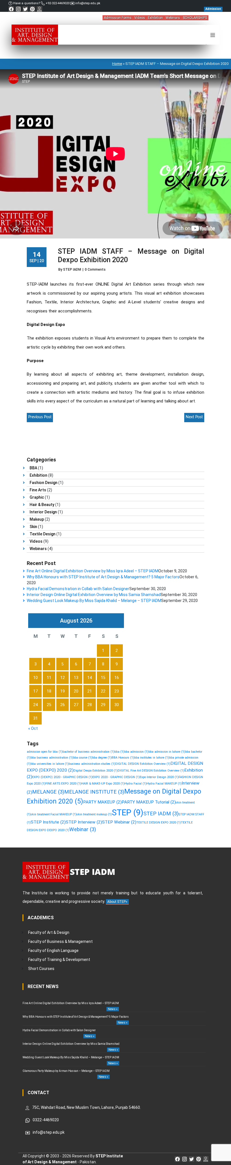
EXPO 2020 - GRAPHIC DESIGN (116, 777)
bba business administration (52, 757)
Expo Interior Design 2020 (159, 777)
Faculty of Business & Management (60, 941)
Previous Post (40, 417)
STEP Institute (48, 822)
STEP (127, 812)
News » (112, 1009)
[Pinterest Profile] (32, 9)
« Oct (33, 728)
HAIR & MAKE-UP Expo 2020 (103, 783)
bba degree (102, 757)
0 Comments (95, 269)
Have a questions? (26, 3)
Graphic (37, 497)
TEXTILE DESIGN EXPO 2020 (158, 822)
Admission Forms (118, 18)
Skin (33, 526)
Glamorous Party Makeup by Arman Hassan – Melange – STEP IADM (66, 1070)
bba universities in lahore (50, 764)
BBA (33, 468)
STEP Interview (84, 822)
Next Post (194, 417)
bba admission (136, 752)
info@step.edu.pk (87, 3)
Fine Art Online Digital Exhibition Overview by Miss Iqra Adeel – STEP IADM (92, 571)
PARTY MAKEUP (102, 802)
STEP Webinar (119, 822)
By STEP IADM (69, 269)
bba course (82, 757)
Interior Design (43, 512)
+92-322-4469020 (57, 3)
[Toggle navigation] (212, 35)
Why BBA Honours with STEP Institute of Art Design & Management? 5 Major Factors (103, 577)
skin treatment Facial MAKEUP (54, 814)
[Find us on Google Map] (39, 9)
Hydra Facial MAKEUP (164, 783)
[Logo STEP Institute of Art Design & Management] (35, 34)
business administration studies (92, 764)
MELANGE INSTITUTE (94, 792)
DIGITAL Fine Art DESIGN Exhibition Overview (151, 770)
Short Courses (41, 968)
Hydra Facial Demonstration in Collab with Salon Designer (78, 588)
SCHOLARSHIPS (195, 18)
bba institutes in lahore (151, 757)
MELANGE (48, 792)
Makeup (37, 519)
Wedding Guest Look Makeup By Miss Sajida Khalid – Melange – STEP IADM (94, 600)
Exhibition (155, 18)
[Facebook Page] (11, 9)
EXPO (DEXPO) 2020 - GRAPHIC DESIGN (62, 777)
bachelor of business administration (88, 752)
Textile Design (42, 534)
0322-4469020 (46, 1120)
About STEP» (117, 902)
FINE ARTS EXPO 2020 (63, 783)
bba (119, 752)
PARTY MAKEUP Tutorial (149, 802)
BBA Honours (123, 757)
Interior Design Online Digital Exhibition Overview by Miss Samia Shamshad (94, 594)
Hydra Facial (135, 783)
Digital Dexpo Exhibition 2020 (96, 770)
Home (117, 64)
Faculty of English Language (53, 950)
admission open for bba (45, 752)
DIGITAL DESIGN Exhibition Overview (142, 764)
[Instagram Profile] (18, 9)
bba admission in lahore (166, 752)
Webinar (82, 829)
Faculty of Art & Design (48, 932)
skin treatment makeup (94, 814)
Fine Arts (38, 490)
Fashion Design (43, 482)
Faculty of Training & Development (59, 959)
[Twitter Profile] (25, 9)
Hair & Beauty (42, 504)
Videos (139, 18)
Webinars (173, 18)
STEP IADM (161, 814)
